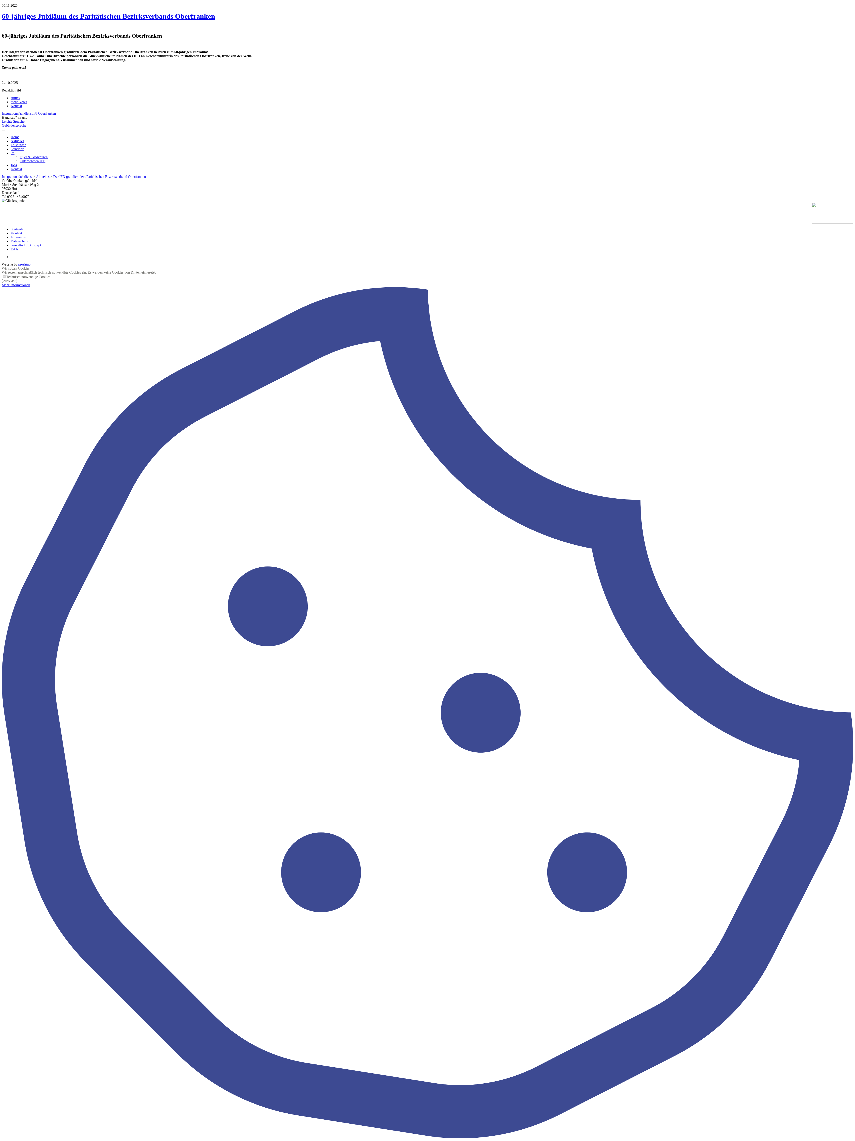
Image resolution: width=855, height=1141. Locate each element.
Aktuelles (17, 141)
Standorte (17, 149)
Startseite (17, 229)
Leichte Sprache (13, 121)
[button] (3, 130)
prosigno (24, 264)
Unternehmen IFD (32, 161)
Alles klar (9, 281)
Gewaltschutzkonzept (26, 245)
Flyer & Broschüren (34, 157)
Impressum (18, 237)
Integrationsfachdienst (17, 177)
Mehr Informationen (16, 285)
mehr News (19, 102)
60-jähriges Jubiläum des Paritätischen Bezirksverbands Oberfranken (108, 16)
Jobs (14, 165)
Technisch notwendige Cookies (28, 277)
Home (15, 137)
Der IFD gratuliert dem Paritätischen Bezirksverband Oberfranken (99, 177)
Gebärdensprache (14, 125)
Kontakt (16, 106)
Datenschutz (19, 241)
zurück (15, 98)
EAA (14, 249)
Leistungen (18, 145)
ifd (12, 153)
